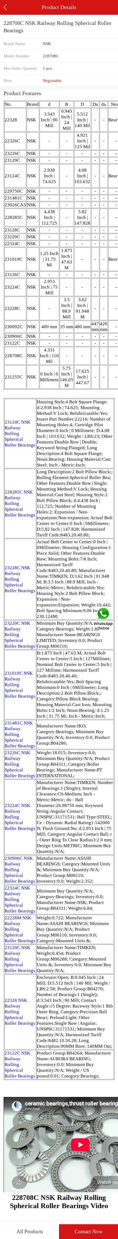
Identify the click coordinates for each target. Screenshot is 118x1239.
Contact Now (89, 1231)
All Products (29, 1231)
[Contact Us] (103, 619)
